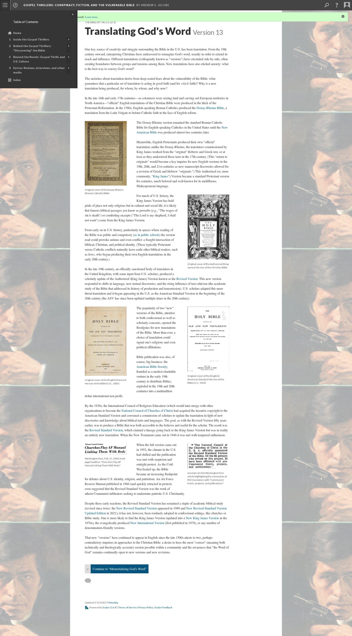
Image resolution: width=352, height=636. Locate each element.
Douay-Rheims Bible (210, 108)
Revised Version (187, 278)
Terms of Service (127, 607)
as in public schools (146, 235)
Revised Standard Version (106, 430)
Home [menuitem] (17, 33)
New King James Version (202, 518)
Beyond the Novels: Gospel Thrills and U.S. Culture (39, 59)
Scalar (106, 607)
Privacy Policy (145, 607)
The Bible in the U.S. (97, 22)
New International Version (147, 523)
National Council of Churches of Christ (146, 410)
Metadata (113, 602)
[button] (337, 5)
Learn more (91, 17)
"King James (160, 176)
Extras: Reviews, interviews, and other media (39, 70)
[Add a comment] (90, 581)
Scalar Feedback (163, 607)
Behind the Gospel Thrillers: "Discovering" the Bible (32, 48)
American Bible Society (151, 366)
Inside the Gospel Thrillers (31, 39)
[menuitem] (5, 5)
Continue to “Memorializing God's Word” (119, 569)
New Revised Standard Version (136, 508)
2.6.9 (113, 607)
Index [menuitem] (17, 80)
